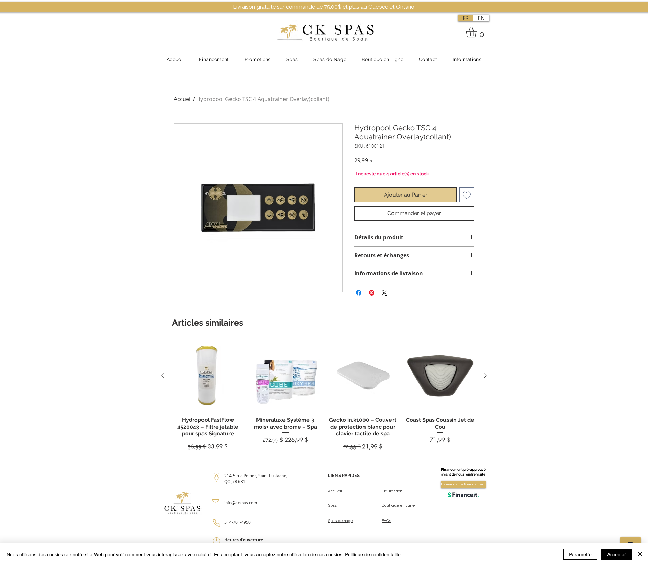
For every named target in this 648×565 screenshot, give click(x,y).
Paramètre (580, 554)
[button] (477, 32)
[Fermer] (640, 554)
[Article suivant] (485, 375)
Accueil (183, 99)
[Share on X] (384, 293)
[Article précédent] (163, 375)
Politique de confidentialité (373, 554)
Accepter (616, 554)
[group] (324, 395)
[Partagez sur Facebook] (359, 293)
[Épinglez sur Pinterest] (372, 293)
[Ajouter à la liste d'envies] (466, 194)
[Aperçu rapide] (207, 375)
